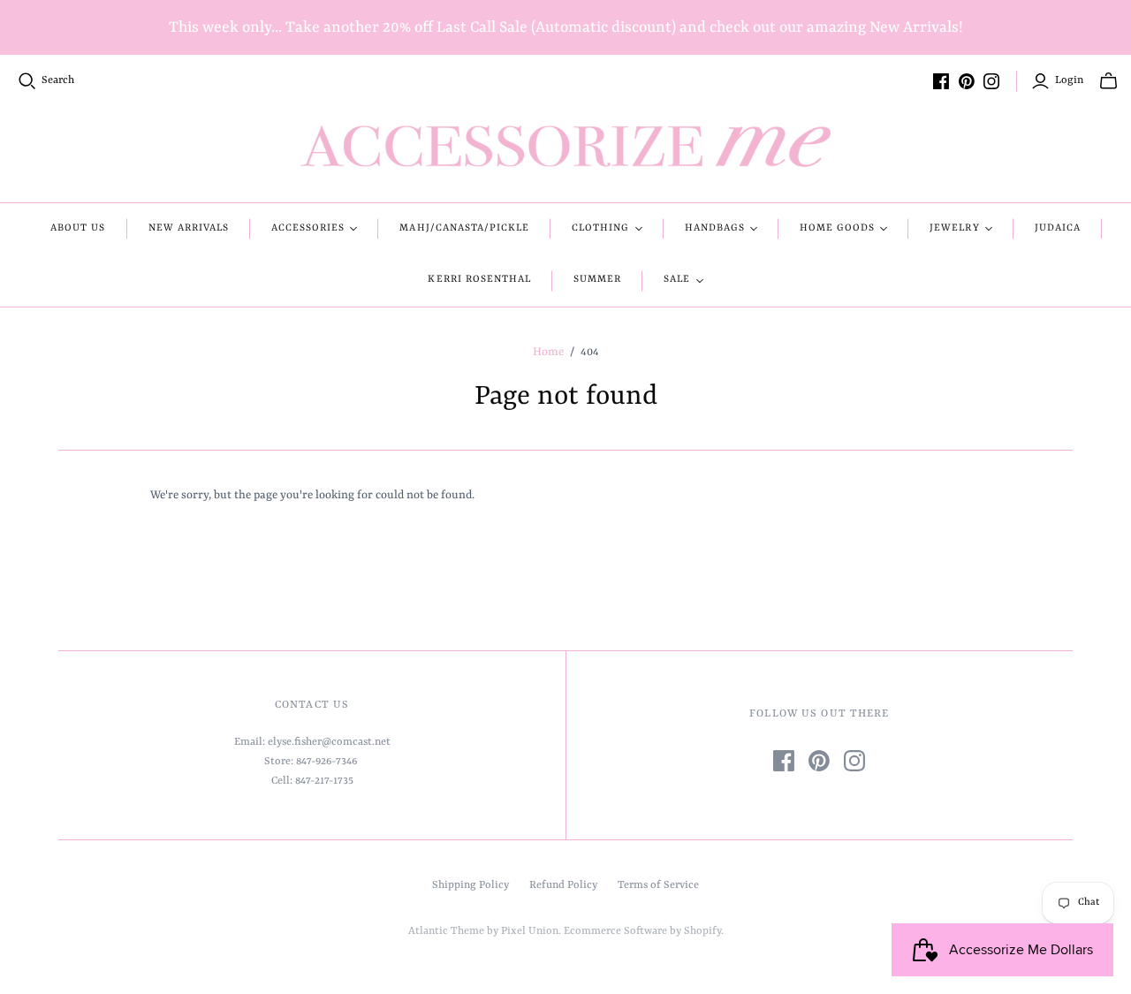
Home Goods (837, 228)
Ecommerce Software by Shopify (642, 931)
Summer (597, 279)
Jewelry (954, 228)
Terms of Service (658, 885)
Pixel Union (529, 931)
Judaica (1058, 228)
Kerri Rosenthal (479, 279)
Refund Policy (563, 885)
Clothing (600, 228)
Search (58, 80)
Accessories (308, 228)
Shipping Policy (470, 885)
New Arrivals (188, 228)
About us (77, 228)
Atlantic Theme (446, 931)
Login (1069, 80)
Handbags (715, 228)
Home (548, 352)
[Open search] (27, 81)
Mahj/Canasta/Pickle (464, 228)
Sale (677, 279)
